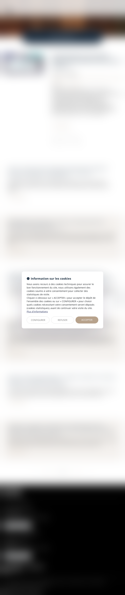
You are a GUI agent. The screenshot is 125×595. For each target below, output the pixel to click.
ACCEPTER (86, 319)
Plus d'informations (37, 311)
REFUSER (62, 320)
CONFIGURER (38, 320)
